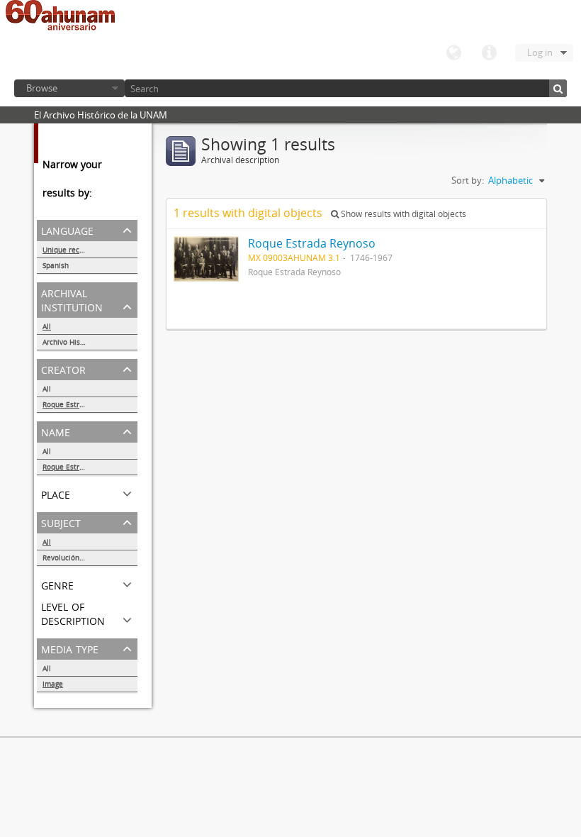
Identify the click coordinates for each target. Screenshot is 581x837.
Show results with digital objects (402, 214)
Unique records (68, 250)
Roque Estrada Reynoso (83, 404)
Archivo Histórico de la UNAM (90, 342)
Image (53, 684)
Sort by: (467, 180)
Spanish (56, 265)
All (47, 326)
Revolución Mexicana (78, 557)
